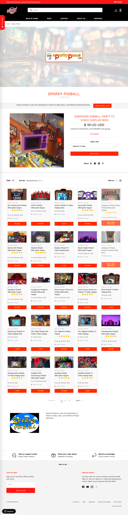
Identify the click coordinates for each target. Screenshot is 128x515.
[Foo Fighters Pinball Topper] (64, 320)
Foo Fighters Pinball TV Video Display (87, 332)
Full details (94, 134)
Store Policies (118, 502)
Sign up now (20, 490)
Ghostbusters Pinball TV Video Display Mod (16, 374)
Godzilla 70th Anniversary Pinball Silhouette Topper (38, 375)
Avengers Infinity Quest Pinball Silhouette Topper (111, 207)
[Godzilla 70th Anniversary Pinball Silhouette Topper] (40, 362)
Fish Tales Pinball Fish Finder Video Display (39, 332)
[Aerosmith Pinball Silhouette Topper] (87, 194)
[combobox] (65, 10)
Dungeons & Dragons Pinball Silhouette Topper (39, 292)
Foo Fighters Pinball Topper (62, 332)
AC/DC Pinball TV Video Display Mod (64, 206)
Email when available (111, 222)
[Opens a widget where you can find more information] (9, 511)
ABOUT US (81, 18)
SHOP (49, 18)
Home (8, 23)
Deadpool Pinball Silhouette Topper (15, 291)
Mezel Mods (14, 502)
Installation (91, 502)
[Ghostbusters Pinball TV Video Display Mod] (17, 362)
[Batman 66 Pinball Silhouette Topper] (17, 237)
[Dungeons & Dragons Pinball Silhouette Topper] (40, 278)
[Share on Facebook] (95, 163)
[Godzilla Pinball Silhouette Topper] (64, 362)
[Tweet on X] (91, 163)
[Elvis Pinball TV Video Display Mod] (111, 278)
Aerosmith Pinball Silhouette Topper (85, 206)
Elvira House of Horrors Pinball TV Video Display (87, 291)
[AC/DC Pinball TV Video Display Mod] (64, 194)
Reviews (2, 21)
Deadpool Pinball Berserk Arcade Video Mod (110, 250)
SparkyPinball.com (102, 105)
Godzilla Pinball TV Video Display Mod (85, 374)
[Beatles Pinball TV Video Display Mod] (64, 237)
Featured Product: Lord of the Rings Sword (23, 2)
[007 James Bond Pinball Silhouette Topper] (17, 194)
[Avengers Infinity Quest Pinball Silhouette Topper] (111, 194)
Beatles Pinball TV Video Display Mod (62, 249)
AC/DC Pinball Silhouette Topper (38, 206)
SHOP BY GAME (32, 18)
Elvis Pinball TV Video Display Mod (110, 291)
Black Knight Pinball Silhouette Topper (86, 249)
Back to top (63, 464)
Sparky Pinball (16, 23)
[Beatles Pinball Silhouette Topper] (40, 237)
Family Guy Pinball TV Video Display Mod (16, 332)
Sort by (22, 180)
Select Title (94, 142)
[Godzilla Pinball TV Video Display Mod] (87, 362)
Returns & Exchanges (104, 502)
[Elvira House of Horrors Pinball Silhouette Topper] (64, 278)
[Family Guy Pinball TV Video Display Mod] (17, 320)
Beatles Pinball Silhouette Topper (38, 249)
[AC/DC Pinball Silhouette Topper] (40, 194)
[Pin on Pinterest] (99, 163)
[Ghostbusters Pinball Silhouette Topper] (111, 320)
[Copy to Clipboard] (103, 163)
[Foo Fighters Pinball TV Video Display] (87, 320)
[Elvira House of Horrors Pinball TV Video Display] (87, 278)
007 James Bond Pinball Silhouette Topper (17, 206)
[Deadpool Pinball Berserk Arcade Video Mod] (111, 237)
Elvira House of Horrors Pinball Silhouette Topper (64, 292)
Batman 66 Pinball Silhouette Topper (15, 249)
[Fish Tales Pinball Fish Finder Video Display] (40, 320)
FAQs (83, 502)
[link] (50, 400)
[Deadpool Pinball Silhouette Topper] (17, 278)
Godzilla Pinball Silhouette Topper (61, 374)
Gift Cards (118, 2)
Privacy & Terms (117, 506)
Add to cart (94, 153)
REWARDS (98, 18)
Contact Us (76, 502)
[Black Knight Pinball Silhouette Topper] (87, 237)
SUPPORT (64, 18)
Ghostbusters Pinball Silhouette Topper (110, 332)
